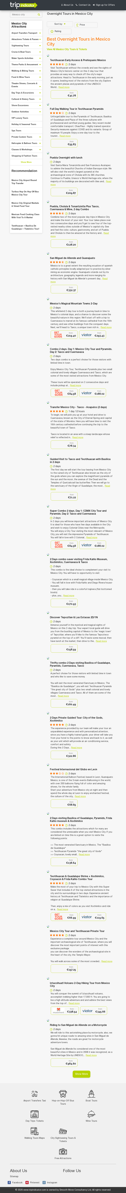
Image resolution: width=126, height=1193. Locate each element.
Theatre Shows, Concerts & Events (24, 85)
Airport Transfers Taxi (35, 1101)
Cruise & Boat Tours (21, 52)
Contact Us (84, 5)
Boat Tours (91, 1101)
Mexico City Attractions (19, 25)
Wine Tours (91, 1121)
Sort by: (58, 24)
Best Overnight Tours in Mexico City (78, 42)
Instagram (52, 1183)
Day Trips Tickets (35, 1121)
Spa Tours (16, 130)
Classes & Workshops (22, 149)
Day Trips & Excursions (23, 93)
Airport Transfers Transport (24, 33)
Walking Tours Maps (34, 1138)
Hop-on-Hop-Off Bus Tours (63, 1102)
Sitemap (14, 1177)
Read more (64, 87)
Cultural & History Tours (23, 99)
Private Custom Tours (22, 137)
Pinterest (34, 1183)
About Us (68, 5)
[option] (64, 94)
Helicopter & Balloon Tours (24, 143)
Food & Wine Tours (21, 77)
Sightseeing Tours (20, 45)
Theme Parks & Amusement (25, 64)
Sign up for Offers (105, 5)
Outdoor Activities (20, 112)
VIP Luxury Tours (20, 118)
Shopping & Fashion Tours (24, 156)
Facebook (17, 1183)
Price (82, 25)
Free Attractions (63, 1158)
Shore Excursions (20, 105)
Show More (26, 162)
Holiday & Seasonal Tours (24, 124)
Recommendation (24, 170)
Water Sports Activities (22, 58)
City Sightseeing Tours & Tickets (63, 1139)
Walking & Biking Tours (23, 71)
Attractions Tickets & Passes (25, 39)
